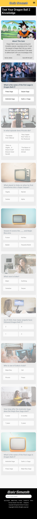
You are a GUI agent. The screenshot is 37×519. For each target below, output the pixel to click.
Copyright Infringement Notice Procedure (18, 505)
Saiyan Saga (25, 91)
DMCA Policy (14, 500)
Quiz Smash (7, 500)
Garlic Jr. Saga (25, 99)
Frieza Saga (9, 91)
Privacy (20, 500)
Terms (31, 500)
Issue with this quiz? (27, 57)
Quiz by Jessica (8, 57)
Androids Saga (10, 99)
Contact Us (26, 500)
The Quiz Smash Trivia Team (15, 502)
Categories (26, 502)
